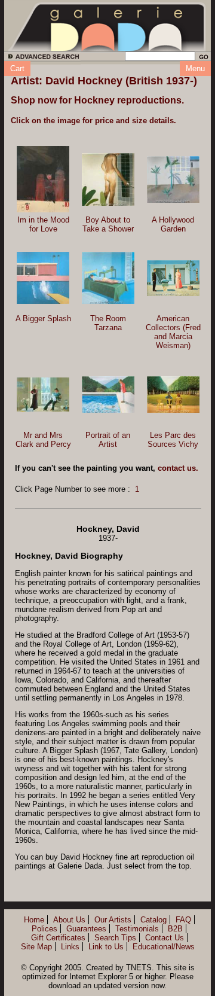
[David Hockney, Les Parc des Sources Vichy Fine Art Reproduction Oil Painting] (173, 394)
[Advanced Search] (41, 58)
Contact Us (164, 937)
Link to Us (106, 946)
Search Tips (115, 937)
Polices (44, 928)
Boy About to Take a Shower (108, 224)
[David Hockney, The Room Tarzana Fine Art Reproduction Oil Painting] (108, 278)
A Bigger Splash (43, 318)
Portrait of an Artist (107, 440)
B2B (175, 928)
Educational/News (164, 946)
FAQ (183, 919)
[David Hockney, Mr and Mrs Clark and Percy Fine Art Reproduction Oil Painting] (43, 394)
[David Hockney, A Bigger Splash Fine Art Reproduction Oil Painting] (43, 278)
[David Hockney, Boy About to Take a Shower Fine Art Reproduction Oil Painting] (108, 179)
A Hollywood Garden (173, 224)
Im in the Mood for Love (43, 224)
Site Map (36, 946)
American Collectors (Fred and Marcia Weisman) (173, 332)
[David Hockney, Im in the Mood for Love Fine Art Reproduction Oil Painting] (43, 179)
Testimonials (137, 928)
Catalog (153, 919)
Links (70, 946)
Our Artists (112, 919)
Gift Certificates (58, 937)
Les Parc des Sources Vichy (173, 440)
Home (34, 919)
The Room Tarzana (108, 323)
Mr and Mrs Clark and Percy (43, 440)
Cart (17, 68)
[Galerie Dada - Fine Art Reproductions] (107, 25)
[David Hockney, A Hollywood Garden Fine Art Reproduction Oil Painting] (173, 179)
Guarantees (86, 928)
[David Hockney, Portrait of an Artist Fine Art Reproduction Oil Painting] (108, 394)
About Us (69, 919)
